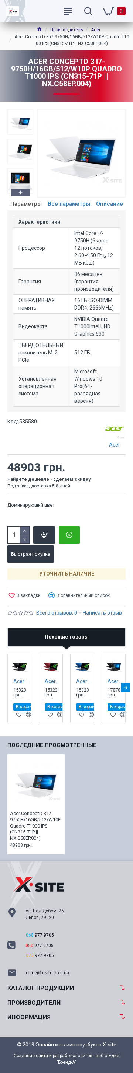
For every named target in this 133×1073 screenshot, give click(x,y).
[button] (20, 111)
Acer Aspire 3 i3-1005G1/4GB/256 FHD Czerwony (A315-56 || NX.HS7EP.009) (52, 681)
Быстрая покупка (30, 554)
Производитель (66, 29)
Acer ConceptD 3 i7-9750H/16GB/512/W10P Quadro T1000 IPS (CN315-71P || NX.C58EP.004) (35, 826)
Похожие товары (67, 637)
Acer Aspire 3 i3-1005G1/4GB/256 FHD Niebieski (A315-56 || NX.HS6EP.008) (83, 681)
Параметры (26, 203)
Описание (109, 203)
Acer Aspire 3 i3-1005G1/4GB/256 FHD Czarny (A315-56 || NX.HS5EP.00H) (20, 681)
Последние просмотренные (51, 745)
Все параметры (69, 203)
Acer (95, 29)
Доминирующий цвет (31, 505)
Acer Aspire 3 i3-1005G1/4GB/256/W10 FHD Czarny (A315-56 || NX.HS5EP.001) (115, 681)
